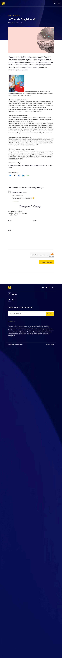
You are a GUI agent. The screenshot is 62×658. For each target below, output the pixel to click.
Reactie (10, 234)
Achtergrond (13, 169)
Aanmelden (49, 317)
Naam (10, 224)
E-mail (34, 224)
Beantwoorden (16, 204)
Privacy (48, 348)
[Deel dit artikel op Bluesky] (10, 179)
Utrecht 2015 (13, 171)
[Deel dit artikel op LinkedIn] (23, 179)
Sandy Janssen (30, 169)
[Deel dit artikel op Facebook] (19, 179)
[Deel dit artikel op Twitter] (14, 179)
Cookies (52, 348)
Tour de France (46, 169)
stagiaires (38, 169)
